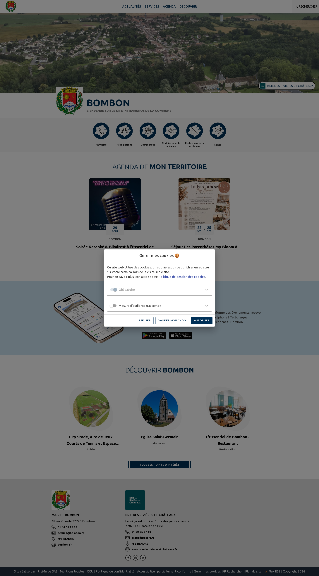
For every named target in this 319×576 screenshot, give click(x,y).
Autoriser (202, 320)
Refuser (145, 320)
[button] (159, 289)
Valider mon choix (172, 320)
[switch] (111, 305)
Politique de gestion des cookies (182, 276)
